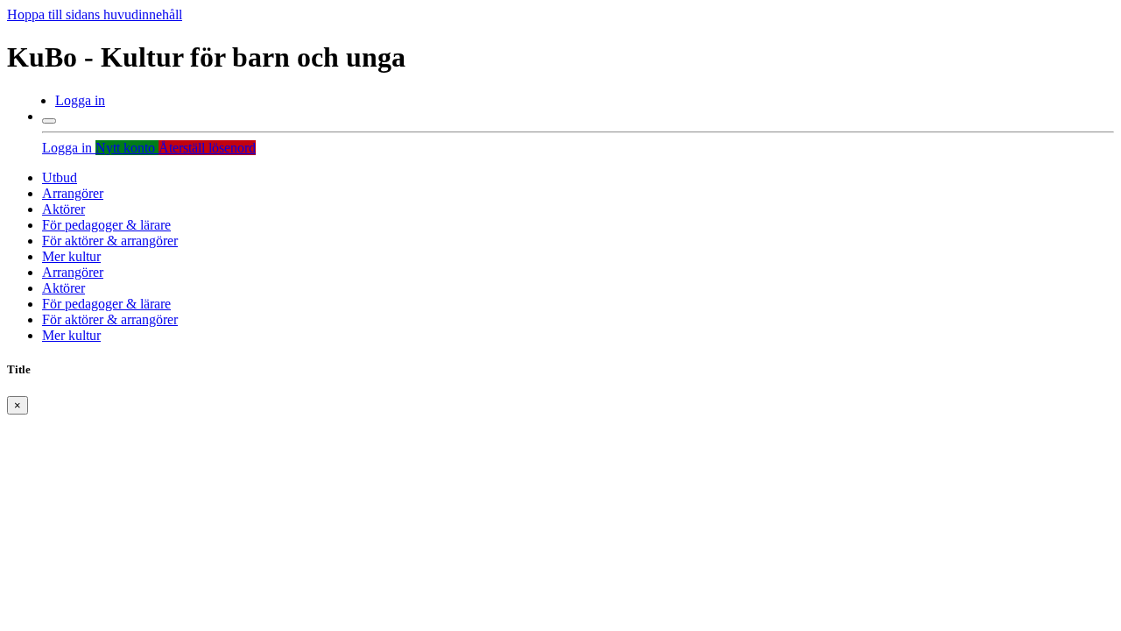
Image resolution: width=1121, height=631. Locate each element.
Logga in (80, 100)
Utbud (59, 177)
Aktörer (63, 209)
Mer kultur (71, 256)
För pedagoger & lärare (106, 224)
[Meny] (49, 121)
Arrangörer (72, 193)
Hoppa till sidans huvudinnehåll (94, 14)
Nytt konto (127, 147)
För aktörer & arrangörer (110, 240)
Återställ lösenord (207, 147)
